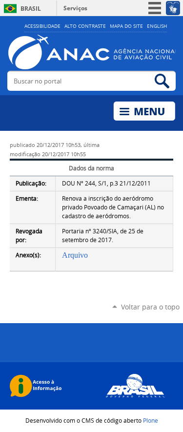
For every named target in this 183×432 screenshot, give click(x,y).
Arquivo (75, 255)
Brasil (30, 8)
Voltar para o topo (150, 306)
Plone (150, 420)
